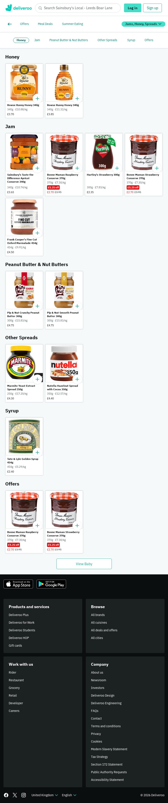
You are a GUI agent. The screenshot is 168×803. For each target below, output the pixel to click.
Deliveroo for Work (21, 623)
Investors (97, 688)
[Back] (10, 24)
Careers (14, 711)
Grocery (14, 688)
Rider (12, 672)
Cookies (96, 741)
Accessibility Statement (107, 780)
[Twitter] (15, 795)
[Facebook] (6, 795)
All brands (98, 615)
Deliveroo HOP (19, 638)
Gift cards (15, 646)
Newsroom (98, 680)
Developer (16, 703)
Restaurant (16, 680)
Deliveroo (18, 7)
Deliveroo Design (102, 695)
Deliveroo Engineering (106, 703)
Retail (13, 695)
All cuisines (99, 623)
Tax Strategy (99, 757)
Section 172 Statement (106, 764)
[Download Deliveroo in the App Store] (18, 584)
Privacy (96, 734)
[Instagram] (23, 795)
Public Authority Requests (109, 772)
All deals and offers (104, 630)
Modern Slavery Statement (109, 749)
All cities (97, 638)
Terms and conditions (106, 726)
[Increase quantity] (37, 98)
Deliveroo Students (22, 630)
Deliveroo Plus (19, 615)
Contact (96, 718)
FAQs (94, 711)
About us (97, 672)
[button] (24, 91)
